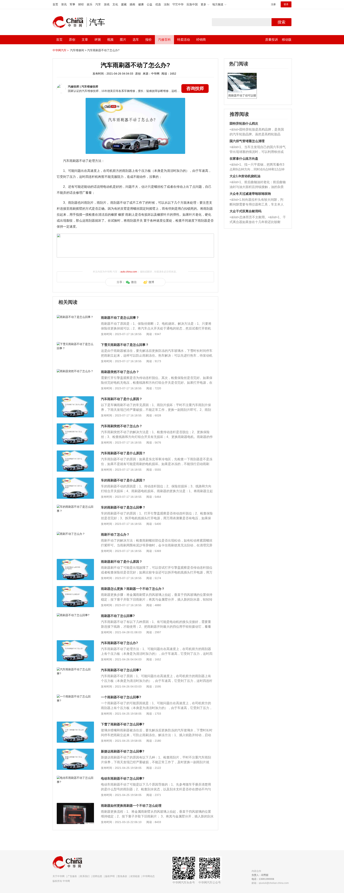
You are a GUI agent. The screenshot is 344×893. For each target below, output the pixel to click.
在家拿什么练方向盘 (244, 158)
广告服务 (72, 876)
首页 (55, 4)
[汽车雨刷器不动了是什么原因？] (75, 452)
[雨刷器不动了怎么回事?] (75, 615)
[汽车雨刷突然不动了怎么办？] (75, 425)
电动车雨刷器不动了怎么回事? (122, 778)
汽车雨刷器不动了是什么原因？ (123, 453)
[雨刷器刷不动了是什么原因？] (75, 561)
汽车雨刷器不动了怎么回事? (121, 670)
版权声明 (110, 876)
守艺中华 (178, 4)
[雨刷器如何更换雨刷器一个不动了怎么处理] (75, 804)
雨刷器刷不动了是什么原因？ (121, 561)
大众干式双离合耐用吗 (245, 211)
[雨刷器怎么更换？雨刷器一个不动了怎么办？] (75, 588)
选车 (136, 39)
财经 (81, 4)
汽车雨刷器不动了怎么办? (103, 50)
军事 (72, 4)
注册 (273, 4)
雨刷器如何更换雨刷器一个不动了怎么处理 (131, 805)
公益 (149, 4)
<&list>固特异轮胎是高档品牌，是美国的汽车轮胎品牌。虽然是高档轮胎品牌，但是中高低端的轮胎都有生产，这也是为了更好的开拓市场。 (257, 132)
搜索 (281, 22)
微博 (151, 282)
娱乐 (89, 4)
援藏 (124, 4)
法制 (166, 4)
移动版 (286, 39)
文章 (85, 39)
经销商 (201, 39)
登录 (286, 4)
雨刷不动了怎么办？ (115, 534)
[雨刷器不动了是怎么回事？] (75, 317)
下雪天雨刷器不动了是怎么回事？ (125, 344)
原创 (72, 39)
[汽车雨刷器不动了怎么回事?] (75, 669)
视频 (110, 39)
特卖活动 (183, 39)
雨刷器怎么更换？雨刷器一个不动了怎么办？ (133, 588)
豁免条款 (122, 876)
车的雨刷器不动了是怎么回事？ (123, 507)
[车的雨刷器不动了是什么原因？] (75, 479)
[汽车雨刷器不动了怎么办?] (75, 642)
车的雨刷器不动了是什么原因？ (123, 480)
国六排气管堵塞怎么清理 (247, 141)
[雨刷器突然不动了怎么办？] (75, 371)
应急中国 (192, 4)
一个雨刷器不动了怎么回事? (121, 697)
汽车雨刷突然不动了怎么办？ (121, 426)
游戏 (106, 4)
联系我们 (85, 876)
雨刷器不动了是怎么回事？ (120, 317)
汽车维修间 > (78, 50)
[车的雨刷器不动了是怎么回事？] (75, 506)
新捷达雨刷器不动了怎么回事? (122, 751)
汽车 (98, 4)
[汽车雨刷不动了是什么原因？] (75, 398)
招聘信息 (97, 876)
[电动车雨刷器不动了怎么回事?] (75, 777)
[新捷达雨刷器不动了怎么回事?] (75, 750)
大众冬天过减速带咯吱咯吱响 (250, 193)
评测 (97, 39)
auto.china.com (128, 271)
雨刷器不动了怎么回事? (118, 616)
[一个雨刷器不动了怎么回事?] (75, 696)
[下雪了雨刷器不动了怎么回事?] (75, 723)
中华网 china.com (69, 22)
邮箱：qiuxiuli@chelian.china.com (270, 883)
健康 (141, 4)
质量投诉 (271, 39)
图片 (123, 39)
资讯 (64, 4)
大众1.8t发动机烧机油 (245, 176)
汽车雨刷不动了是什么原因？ (121, 399)
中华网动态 (149, 876)
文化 (115, 4)
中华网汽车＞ (61, 50)
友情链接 (135, 876)
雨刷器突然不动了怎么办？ (120, 372)
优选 (158, 4)
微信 (134, 282)
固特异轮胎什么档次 (244, 123)
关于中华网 (58, 876)
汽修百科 (164, 39)
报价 (148, 39)
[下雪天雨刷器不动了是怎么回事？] (75, 344)
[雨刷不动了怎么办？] (75, 533)
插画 (132, 4)
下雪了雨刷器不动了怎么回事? (122, 724)
